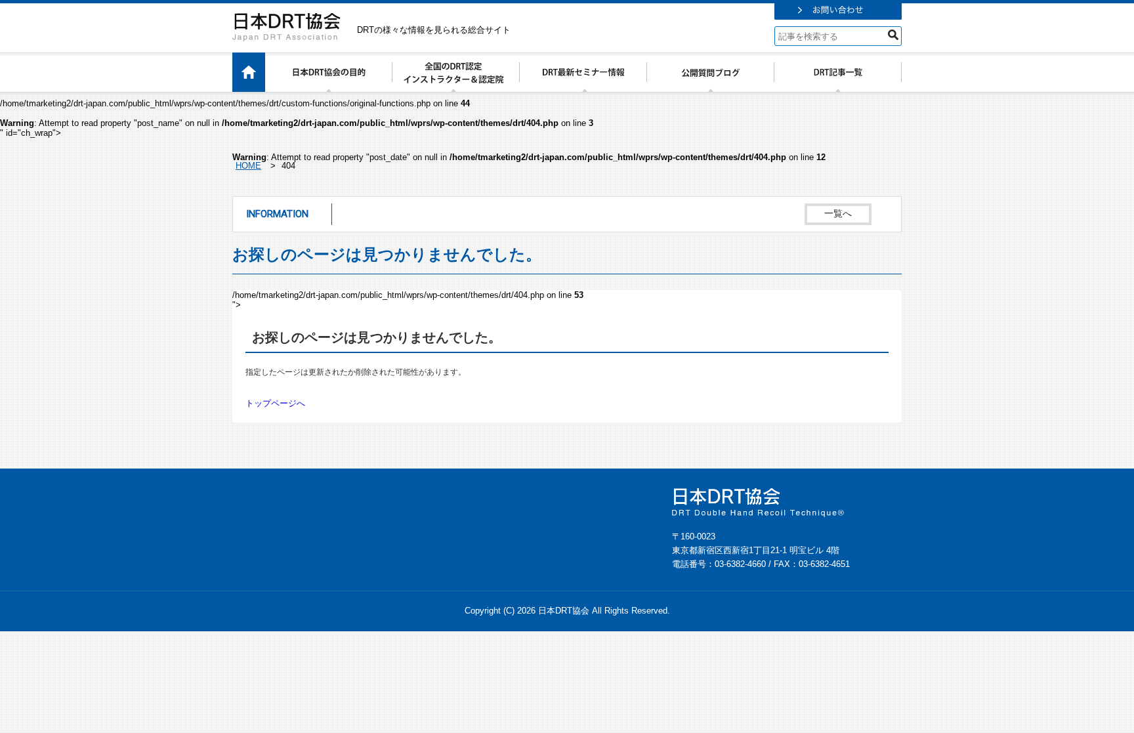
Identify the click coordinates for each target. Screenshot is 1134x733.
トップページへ (275, 403)
